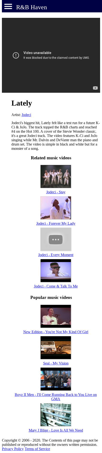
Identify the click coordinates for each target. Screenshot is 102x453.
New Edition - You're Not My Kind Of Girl (55, 332)
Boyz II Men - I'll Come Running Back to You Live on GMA (56, 397)
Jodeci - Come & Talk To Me (56, 286)
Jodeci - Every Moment (55, 255)
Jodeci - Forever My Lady (55, 223)
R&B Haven (31, 7)
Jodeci (26, 115)
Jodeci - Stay (55, 192)
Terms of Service (37, 449)
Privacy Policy (13, 449)
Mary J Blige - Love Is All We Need (56, 430)
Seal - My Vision (56, 363)
